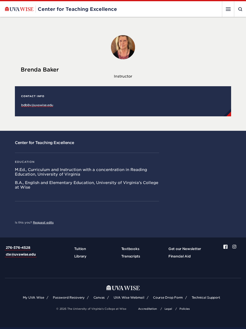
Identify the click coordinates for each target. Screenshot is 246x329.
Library (80, 256)
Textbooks (130, 249)
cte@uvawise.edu (21, 254)
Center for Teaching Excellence (44, 142)
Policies (184, 308)
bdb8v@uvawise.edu (37, 105)
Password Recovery (69, 297)
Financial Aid (179, 256)
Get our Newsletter (184, 249)
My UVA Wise (33, 297)
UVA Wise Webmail (129, 297)
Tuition (80, 249)
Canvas (99, 297)
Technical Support (206, 297)
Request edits (43, 222)
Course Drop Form (168, 297)
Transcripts (130, 256)
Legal (168, 308)
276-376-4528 (18, 248)
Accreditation (147, 308)
